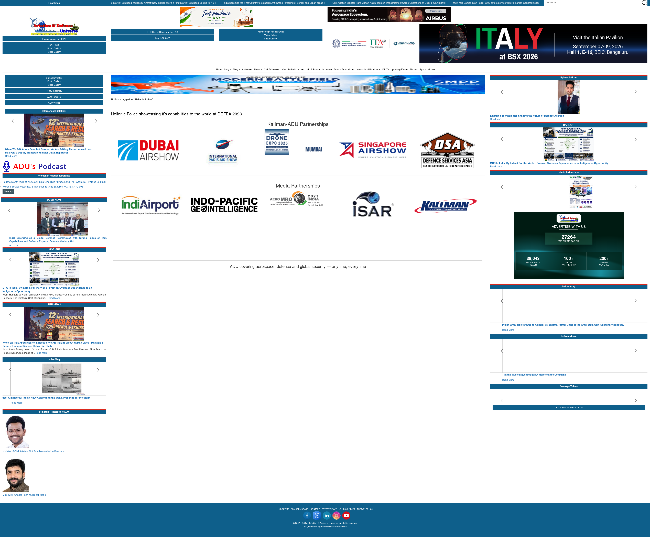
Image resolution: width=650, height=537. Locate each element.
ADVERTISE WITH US (331, 502)
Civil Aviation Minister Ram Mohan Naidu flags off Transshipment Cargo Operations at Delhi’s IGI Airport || (357, 2)
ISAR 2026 (54, 44)
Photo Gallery (54, 48)
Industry (326, 69)
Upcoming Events (399, 69)
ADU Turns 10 (54, 96)
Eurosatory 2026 (54, 77)
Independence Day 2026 (54, 38)
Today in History (54, 90)
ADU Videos (54, 102)
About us (284, 502)
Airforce (246, 69)
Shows (257, 69)
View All (8, 188)
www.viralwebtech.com (336, 519)
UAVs (283, 69)
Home (219, 69)
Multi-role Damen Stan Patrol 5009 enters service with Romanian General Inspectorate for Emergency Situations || (482, 2)
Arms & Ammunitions (344, 69)
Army (226, 69)
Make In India (295, 69)
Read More (11, 152)
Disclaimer (349, 502)
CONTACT (315, 502)
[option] (149, 142)
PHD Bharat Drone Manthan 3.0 (162, 32)
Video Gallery (54, 51)
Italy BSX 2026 (162, 38)
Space (423, 69)
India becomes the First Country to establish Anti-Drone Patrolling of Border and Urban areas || (243, 2)
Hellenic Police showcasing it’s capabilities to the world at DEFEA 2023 (176, 114)
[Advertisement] (568, 468)
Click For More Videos (569, 441)
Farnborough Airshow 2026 (271, 31)
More (430, 69)
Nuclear (414, 69)
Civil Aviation (270, 69)
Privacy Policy (365, 502)
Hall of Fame (312, 69)
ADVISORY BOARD (299, 502)
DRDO (385, 69)
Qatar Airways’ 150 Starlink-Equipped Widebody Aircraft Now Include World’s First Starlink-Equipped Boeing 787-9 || (123, 2)
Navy (235, 69)
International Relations (367, 69)
